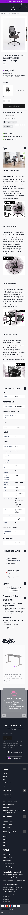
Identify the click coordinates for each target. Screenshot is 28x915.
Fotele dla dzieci (7, 860)
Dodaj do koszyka (14, 106)
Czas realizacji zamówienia (10, 801)
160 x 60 (5, 845)
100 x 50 (5, 836)
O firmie (5, 773)
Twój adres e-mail (7, 733)
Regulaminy (6, 807)
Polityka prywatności (8, 804)
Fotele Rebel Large (7, 867)
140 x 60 (5, 842)
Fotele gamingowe (7, 857)
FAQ (4, 786)
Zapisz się (7, 738)
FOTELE (8, 13)
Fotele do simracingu (8, 863)
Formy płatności (7, 794)
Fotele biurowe (6, 854)
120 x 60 (5, 839)
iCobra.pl (3, 13)
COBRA (4, 63)
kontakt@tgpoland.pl (9, 628)
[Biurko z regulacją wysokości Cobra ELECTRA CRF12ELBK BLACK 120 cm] (14, 659)
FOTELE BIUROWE (15, 13)
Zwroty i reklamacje (8, 783)
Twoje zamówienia (8, 821)
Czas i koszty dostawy (8, 798)
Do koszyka (22, 680)
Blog (4, 779)
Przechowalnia (6, 827)
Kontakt (5, 776)
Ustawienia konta (7, 824)
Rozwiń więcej (20, 90)
